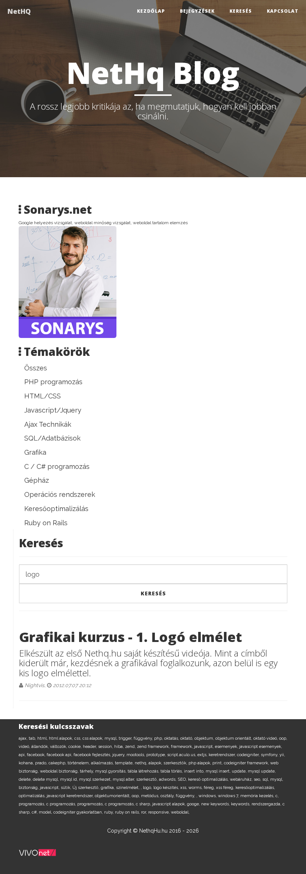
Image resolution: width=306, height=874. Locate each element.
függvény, (144, 738)
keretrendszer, (223, 754)
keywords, (241, 804)
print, (218, 763)
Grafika (35, 452)
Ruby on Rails (46, 523)
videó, (25, 746)
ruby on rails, (128, 812)
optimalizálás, (33, 795)
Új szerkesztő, (86, 787)
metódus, (150, 795)
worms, (196, 787)
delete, (26, 779)
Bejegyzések (197, 11)
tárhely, (87, 771)
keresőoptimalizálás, (255, 787)
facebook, (37, 754)
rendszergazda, (267, 804)
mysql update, (262, 771)
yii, (282, 754)
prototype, (156, 754)
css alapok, (93, 738)
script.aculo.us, (182, 754)
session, (106, 746)
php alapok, (200, 763)
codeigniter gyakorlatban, (78, 812)
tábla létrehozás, (144, 771)
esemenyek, (227, 746)
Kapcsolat (283, 11)
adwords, (168, 779)
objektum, (204, 738)
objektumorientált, (113, 795)
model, (46, 812)
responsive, (159, 812)
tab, (33, 738)
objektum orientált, (234, 738)
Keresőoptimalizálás (56, 509)
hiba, (119, 746)
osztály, (168, 795)
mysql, (111, 738)
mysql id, (69, 779)
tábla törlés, (172, 771)
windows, (208, 795)
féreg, (210, 787)
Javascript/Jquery (52, 410)
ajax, (24, 738)
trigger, (126, 738)
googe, (194, 804)
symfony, (270, 754)
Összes (35, 368)
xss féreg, (225, 787)
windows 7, (229, 795)
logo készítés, (166, 787)
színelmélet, (128, 787)
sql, (266, 779)
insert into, (195, 771)
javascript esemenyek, (260, 746)
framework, (182, 746)
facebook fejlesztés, (93, 754)
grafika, (108, 787)
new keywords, (216, 804)
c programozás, (61, 804)
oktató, (187, 738)
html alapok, (61, 738)
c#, (35, 812)
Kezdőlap (151, 11)
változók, (59, 746)
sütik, (66, 787)
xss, (184, 787)
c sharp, (144, 804)
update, (240, 771)
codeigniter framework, (247, 763)
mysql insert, (219, 771)
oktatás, (172, 738)
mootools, (136, 754)
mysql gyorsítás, (111, 771)
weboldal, (180, 812)
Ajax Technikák (47, 424)
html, (43, 738)
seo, (258, 779)
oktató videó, (266, 738)
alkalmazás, (103, 763)
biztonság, (29, 787)
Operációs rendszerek (59, 494)
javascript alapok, (169, 804)
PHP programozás (53, 382)
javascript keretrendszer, (71, 795)
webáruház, (242, 779)
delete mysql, (46, 779)
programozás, (32, 804)
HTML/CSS (42, 396)
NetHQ (19, 11)
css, (78, 738)
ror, (144, 812)
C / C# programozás (57, 466)
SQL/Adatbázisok (52, 438)
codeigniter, (249, 754)
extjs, (203, 754)
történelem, (79, 763)
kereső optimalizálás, (209, 779)
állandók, (40, 746)
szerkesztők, (175, 763)
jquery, (119, 754)
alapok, (156, 763)
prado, (42, 763)
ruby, (109, 812)
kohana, (27, 763)
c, (277, 795)
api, (23, 754)
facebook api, (60, 754)
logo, (148, 787)
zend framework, (154, 746)
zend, (131, 746)
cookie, (75, 746)
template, (125, 763)
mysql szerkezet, (96, 779)
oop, (283, 738)
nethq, (142, 763)
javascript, (204, 746)
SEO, (183, 779)
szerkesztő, (147, 779)
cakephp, (58, 763)
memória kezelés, (257, 795)
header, (90, 746)
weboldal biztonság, (60, 771)
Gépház (36, 480)
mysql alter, (124, 779)
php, (159, 738)
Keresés (241, 11)
